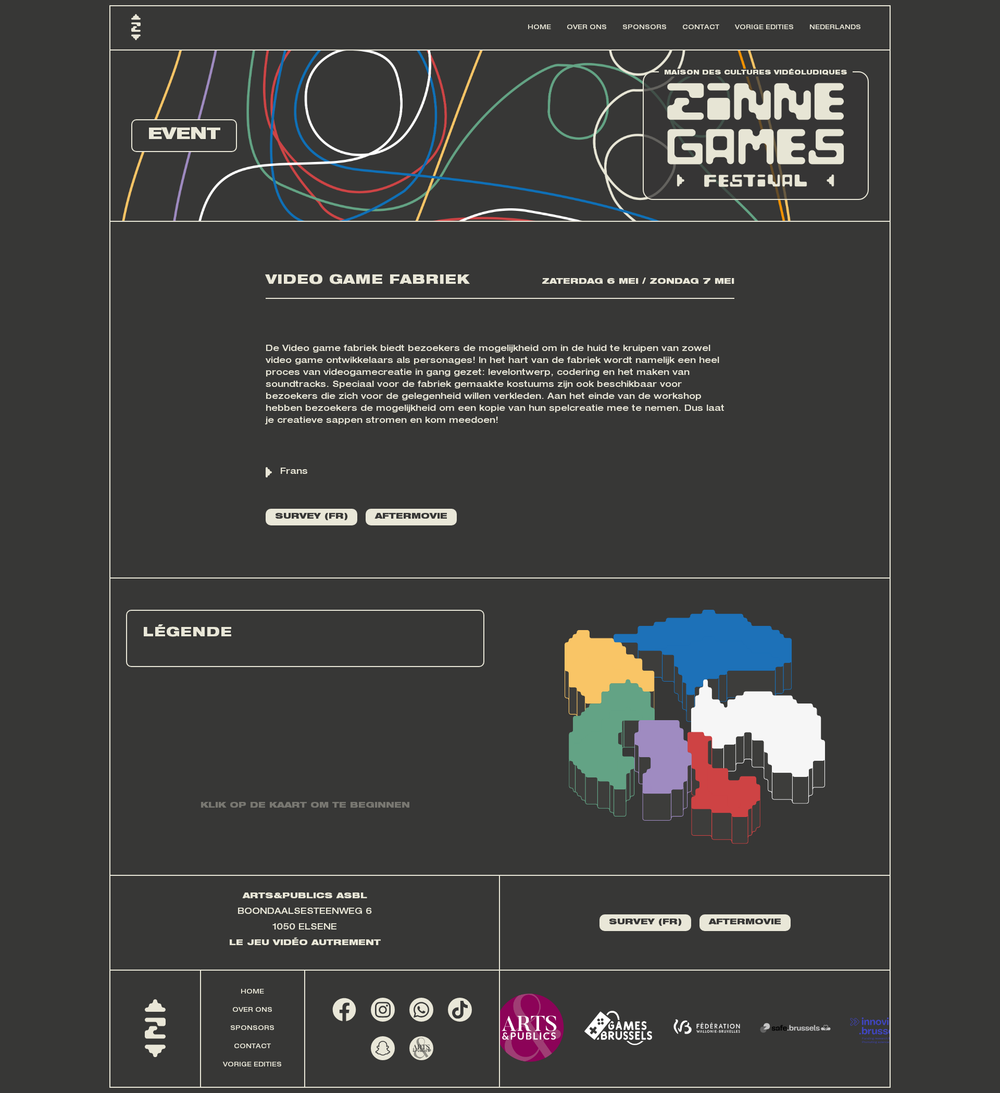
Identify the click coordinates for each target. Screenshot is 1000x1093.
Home (539, 27)
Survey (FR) (311, 517)
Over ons (587, 27)
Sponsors (644, 27)
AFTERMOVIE (411, 517)
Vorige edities (764, 27)
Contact (700, 27)
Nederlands (835, 27)
